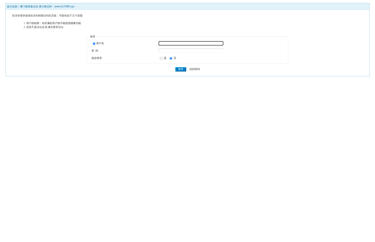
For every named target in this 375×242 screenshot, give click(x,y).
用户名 (100, 43)
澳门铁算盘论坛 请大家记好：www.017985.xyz (47, 6)
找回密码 (194, 69)
